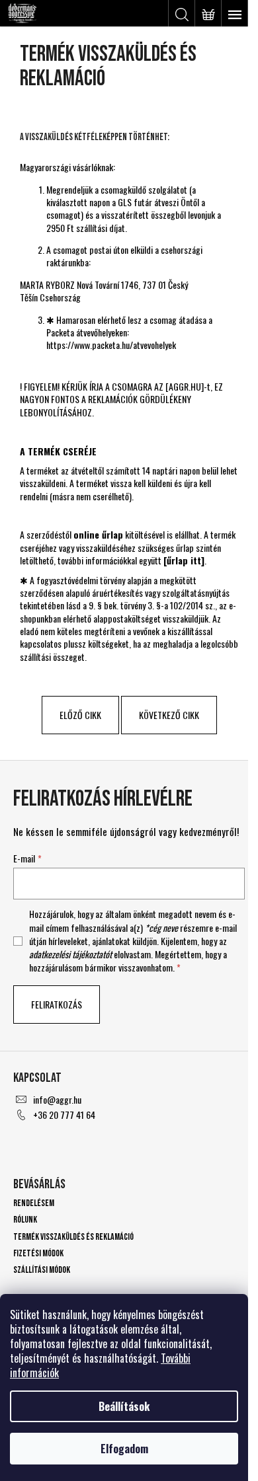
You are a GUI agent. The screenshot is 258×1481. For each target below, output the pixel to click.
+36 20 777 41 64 (64, 1114)
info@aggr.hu (57, 1099)
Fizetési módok (38, 1253)
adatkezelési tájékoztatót (70, 954)
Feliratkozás (56, 1004)
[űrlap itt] (183, 560)
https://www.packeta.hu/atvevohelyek (111, 345)
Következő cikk (169, 715)
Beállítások (124, 1406)
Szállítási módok (41, 1270)
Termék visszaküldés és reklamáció (73, 1237)
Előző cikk (80, 715)
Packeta (61, 332)
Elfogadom (124, 1449)
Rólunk (25, 1220)
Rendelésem (33, 1203)
